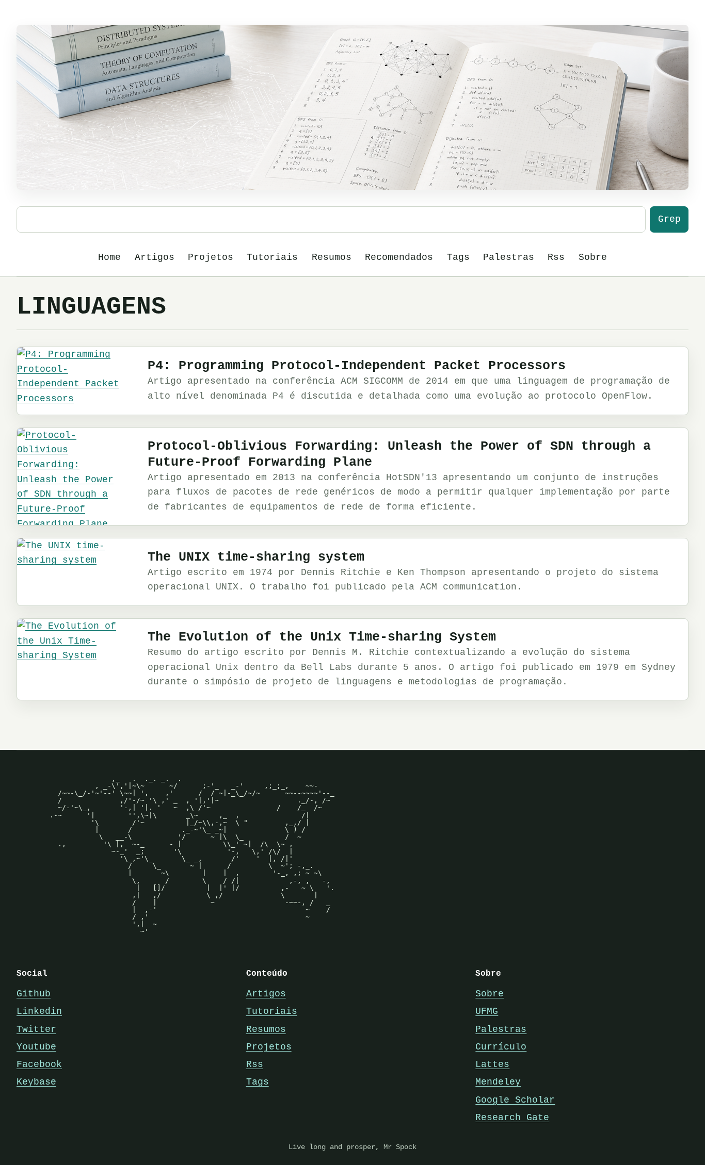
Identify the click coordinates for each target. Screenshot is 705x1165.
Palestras (508, 257)
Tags (458, 257)
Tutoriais (272, 257)
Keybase (36, 1082)
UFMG (486, 1011)
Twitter (36, 1029)
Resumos (331, 257)
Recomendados (399, 257)
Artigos (154, 257)
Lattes (492, 1064)
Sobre (593, 257)
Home (109, 257)
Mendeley (498, 1082)
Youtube (36, 1047)
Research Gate (512, 1117)
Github (34, 994)
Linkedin (39, 1011)
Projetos (210, 257)
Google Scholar (515, 1100)
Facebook (39, 1064)
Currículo (500, 1047)
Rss (556, 257)
